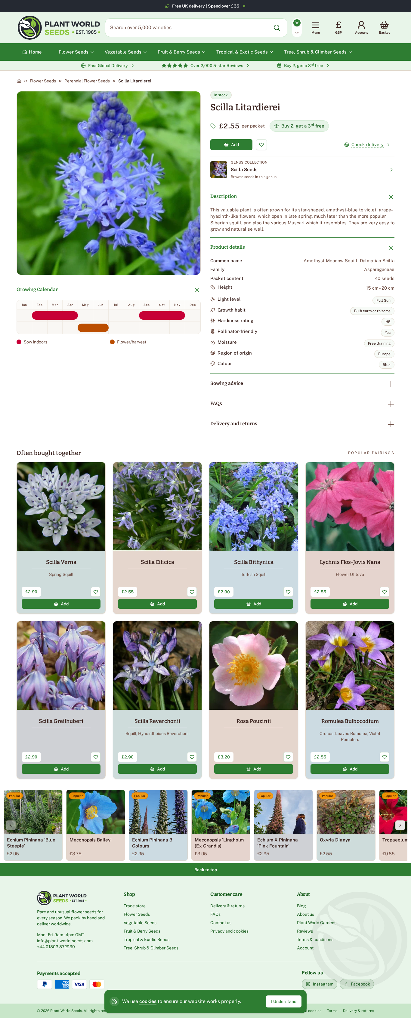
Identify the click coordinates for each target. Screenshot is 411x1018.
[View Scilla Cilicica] (157, 538)
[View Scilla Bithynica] (253, 538)
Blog (301, 905)
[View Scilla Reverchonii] (157, 700)
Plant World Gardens (316, 922)
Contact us (220, 922)
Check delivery (367, 144)
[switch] (297, 27)
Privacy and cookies (229, 931)
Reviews (305, 931)
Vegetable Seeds (140, 922)
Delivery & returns (227, 905)
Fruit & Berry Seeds (142, 931)
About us (305, 914)
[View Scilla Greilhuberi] (61, 700)
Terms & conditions (315, 939)
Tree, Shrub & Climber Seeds (151, 948)
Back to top (205, 869)
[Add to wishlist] (261, 144)
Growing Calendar (37, 289)
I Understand (283, 1001)
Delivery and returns (233, 423)
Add (235, 144)
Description (223, 196)
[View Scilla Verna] (61, 538)
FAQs (216, 403)
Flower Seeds (43, 80)
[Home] (19, 80)
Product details (227, 247)
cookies (147, 1001)
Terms (332, 1011)
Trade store (135, 905)
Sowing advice (226, 383)
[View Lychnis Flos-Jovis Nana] (350, 538)
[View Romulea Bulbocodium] (350, 700)
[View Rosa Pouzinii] (253, 700)
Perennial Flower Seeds (87, 80)
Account (305, 948)
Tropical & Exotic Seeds (146, 939)
